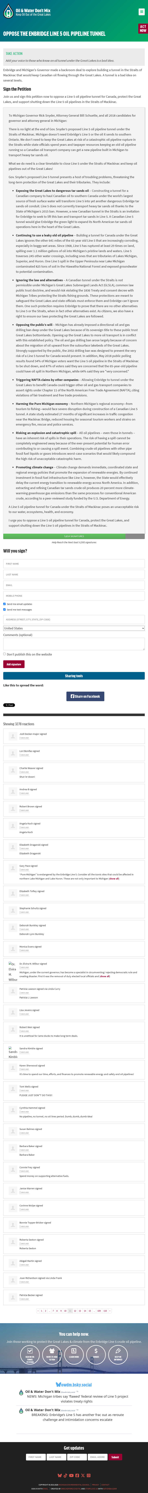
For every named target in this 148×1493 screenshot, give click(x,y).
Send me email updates (19, 604)
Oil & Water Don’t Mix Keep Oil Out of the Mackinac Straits (27, 11)
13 (80, 1310)
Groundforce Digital (71, 1488)
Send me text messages (19, 609)
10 (65, 1310)
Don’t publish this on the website (29, 654)
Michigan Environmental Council (74, 1484)
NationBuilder (110, 1488)
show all (114, 878)
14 (85, 1310)
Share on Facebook (87, 696)
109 (99, 1310)
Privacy (95, 1484)
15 (90, 1310)
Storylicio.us (91, 1488)
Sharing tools (74, 676)
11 (70, 1310)
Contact (105, 1484)
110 (105, 1310)
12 (75, 1310)
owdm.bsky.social (76, 1384)
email (45, 1488)
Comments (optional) (17, 635)
